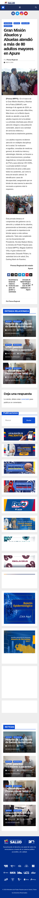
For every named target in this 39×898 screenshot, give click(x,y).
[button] (36, 7)
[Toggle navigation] (20, 7)
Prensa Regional (12, 60)
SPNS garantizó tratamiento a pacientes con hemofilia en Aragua (18, 350)
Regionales (8, 25)
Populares (25, 23)
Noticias (16, 23)
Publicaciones (10, 413)
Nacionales (8, 23)
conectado (25, 399)
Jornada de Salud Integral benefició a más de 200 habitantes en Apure (25, 285)
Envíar (29, 420)
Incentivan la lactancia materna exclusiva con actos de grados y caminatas (14, 286)
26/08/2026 (11, 746)
